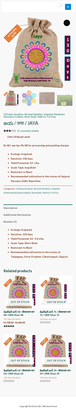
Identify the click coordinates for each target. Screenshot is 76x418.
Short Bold (30, 116)
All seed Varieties (33, 114)
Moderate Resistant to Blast (17, 192)
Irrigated (48, 114)
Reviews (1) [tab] (10, 221)
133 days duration (13, 114)
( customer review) (28, 130)
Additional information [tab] (17, 214)
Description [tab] (10, 207)
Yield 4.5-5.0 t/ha (46, 116)
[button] (67, 23)
